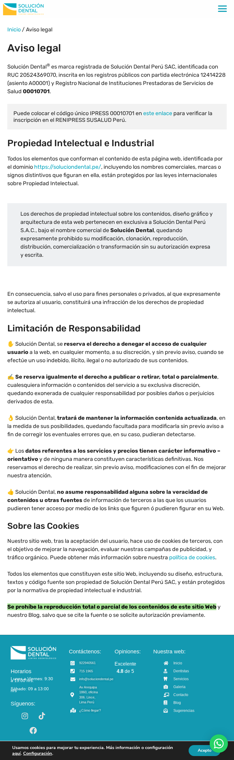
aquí (16, 753)
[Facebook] (33, 730)
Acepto (204, 750)
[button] (219, 743)
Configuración (37, 753)
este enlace (157, 113)
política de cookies (192, 557)
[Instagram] (24, 716)
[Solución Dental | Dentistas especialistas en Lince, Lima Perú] (23, 9)
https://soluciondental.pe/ (67, 167)
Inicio (14, 29)
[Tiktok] (41, 716)
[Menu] (222, 9)
